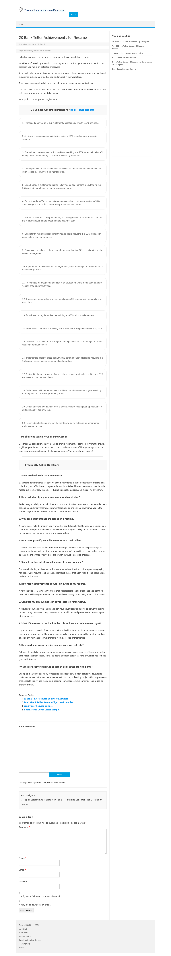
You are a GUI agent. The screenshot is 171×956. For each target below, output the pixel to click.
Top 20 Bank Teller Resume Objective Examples (48, 702)
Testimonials (24, 944)
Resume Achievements (42, 51)
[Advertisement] (63, 747)
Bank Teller (28, 51)
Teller (29, 783)
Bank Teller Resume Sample (38, 706)
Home (21, 24)
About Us (23, 929)
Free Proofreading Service (30, 940)
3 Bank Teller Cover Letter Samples (42, 709)
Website (23, 881)
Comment (24, 827)
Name (22, 858)
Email (22, 870)
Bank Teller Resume (82, 109)
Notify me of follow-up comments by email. (40, 896)
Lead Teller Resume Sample (124, 69)
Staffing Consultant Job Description (86, 799)
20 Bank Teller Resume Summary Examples (46, 698)
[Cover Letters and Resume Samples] (41, 11)
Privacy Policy (25, 936)
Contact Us (23, 933)
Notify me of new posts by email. (34, 904)
